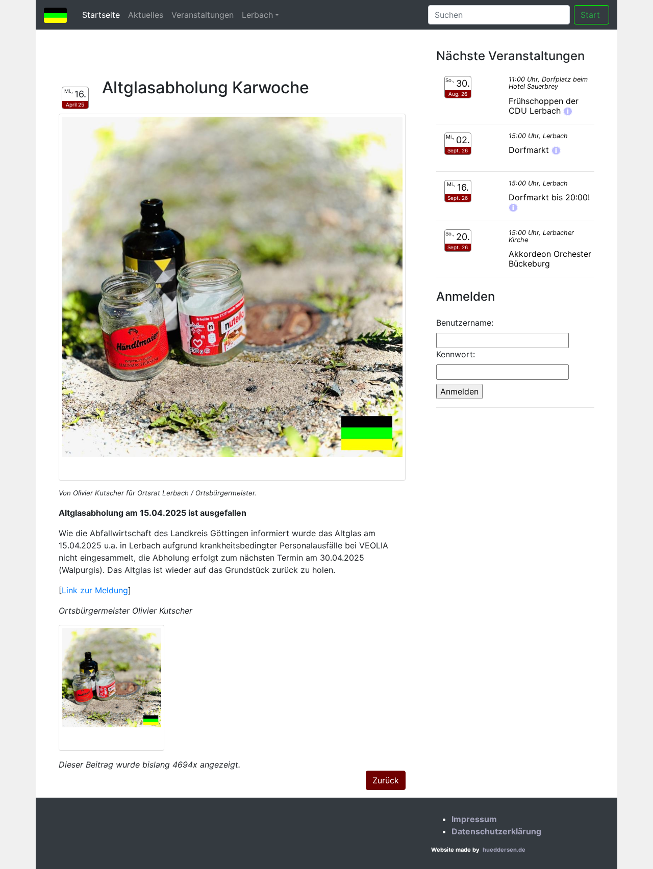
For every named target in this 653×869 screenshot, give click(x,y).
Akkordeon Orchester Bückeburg (550, 259)
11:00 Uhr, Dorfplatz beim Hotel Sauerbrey (548, 82)
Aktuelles (145, 15)
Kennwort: (455, 354)
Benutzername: (464, 323)
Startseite (103, 14)
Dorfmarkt (530, 150)
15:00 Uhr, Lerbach (538, 136)
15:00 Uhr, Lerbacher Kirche (541, 236)
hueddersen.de (504, 849)
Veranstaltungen (202, 15)
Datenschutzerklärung (496, 831)
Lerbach (257, 15)
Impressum (474, 819)
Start (591, 15)
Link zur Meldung (95, 590)
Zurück (385, 780)
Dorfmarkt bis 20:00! (549, 197)
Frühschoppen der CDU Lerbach (544, 106)
